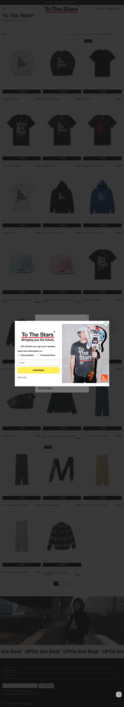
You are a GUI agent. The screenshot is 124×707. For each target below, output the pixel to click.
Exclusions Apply (22, 377)
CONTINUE (38, 370)
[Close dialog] (106, 324)
